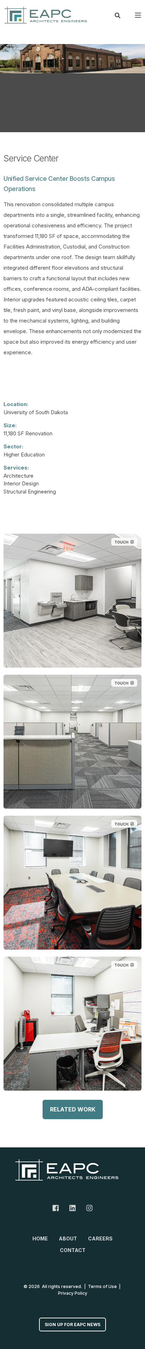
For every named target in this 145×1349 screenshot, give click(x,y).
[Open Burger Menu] (138, 15)
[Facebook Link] (58, 1208)
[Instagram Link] (87, 1208)
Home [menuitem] (40, 1238)
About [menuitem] (68, 1238)
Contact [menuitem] (73, 1250)
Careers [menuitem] (100, 1238)
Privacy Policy (72, 1293)
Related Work (72, 1109)
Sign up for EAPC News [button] (72, 1324)
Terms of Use (102, 1286)
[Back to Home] (46, 15)
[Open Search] (117, 14)
